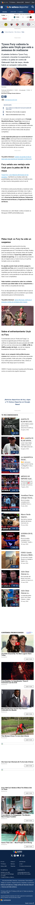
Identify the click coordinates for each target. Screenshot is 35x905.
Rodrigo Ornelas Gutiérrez (14, 93)
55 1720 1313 (21, 874)
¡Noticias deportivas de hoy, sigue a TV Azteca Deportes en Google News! (17, 402)
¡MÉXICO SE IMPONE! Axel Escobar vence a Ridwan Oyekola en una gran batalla (27, 477)
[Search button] (32, 7)
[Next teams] (33, 24)
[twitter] (12, 856)
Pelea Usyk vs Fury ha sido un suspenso (16, 112)
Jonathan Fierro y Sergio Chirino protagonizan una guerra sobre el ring (27, 496)
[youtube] (18, 856)
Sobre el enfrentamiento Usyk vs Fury (15, 114)
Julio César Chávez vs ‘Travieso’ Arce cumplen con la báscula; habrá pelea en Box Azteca (26, 592)
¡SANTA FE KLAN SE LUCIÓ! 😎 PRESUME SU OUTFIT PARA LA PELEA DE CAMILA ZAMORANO (27, 420)
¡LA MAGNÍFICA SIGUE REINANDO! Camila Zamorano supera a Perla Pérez (27, 458)
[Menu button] (2, 7)
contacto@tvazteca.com (24, 872)
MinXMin (31, 19)
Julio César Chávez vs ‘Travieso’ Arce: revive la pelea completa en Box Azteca (27, 573)
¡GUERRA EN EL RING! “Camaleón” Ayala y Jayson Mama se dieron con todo (27, 534)
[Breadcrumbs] (3, 32)
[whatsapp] (23, 856)
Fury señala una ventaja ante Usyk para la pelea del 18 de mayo (18, 108)
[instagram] (15, 856)
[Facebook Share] (2, 97)
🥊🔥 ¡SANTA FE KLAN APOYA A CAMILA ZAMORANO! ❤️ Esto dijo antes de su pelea (27, 439)
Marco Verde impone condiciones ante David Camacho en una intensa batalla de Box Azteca (27, 515)
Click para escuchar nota (11, 99)
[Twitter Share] (5, 97)
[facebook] (21, 856)
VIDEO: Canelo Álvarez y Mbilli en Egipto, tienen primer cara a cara (27, 553)
